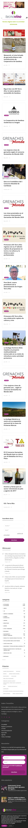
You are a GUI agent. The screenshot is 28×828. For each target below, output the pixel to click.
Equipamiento (14, 634)
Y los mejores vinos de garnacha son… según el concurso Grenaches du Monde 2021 (12, 388)
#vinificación (5, 688)
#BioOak (4, 673)
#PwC (4, 686)
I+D (14, 611)
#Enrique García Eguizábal (14, 673)
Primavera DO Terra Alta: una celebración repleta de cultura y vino (14, 318)
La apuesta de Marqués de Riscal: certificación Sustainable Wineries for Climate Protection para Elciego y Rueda (15, 568)
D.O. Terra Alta (9, 503)
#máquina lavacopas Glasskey (9, 680)
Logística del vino (14, 643)
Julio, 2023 (5, 292)
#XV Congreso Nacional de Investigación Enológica (13, 691)
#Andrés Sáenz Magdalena (8, 671)
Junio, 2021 (6, 395)
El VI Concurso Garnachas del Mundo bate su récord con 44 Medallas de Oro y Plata (13, 455)
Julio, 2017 (5, 494)
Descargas (14, 631)
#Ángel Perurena (6, 693)
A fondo (14, 616)
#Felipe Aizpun (6, 676)
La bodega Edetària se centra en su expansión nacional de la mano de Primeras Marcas (12, 422)
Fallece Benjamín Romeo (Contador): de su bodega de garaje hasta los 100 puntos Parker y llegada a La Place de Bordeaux (15, 557)
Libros (14, 608)
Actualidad (6, 50)
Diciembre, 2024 (6, 189)
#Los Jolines (13, 676)
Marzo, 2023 (6, 324)
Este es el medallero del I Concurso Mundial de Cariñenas (13, 183)
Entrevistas (14, 617)
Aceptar (4, 825)
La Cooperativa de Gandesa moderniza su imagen (14, 121)
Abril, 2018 (5, 462)
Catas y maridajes (14, 628)
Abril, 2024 (5, 258)
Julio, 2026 (5, 65)
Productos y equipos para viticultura (14, 638)
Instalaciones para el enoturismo (14, 640)
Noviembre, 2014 (7, 507)
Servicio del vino (14, 652)
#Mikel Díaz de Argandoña (8, 678)
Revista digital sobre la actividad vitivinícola (13, 23)
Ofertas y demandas (14, 613)
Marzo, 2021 (6, 126)
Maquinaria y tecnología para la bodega (14, 646)
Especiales (14, 656)
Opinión (14, 620)
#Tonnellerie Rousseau (12, 686)
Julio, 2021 (5, 361)
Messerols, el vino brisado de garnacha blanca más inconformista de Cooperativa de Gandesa (13, 58)
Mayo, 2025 (6, 157)
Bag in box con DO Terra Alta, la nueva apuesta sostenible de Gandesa (13, 91)
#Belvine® (18, 671)
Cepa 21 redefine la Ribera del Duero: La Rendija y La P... (17, 798)
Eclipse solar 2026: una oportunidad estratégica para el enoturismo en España (15, 579)
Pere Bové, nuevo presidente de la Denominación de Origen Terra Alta (13, 285)
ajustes (13, 823)
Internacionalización (6, 730)
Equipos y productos (6, 726)
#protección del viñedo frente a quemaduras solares (12, 683)
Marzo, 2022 (6, 96)
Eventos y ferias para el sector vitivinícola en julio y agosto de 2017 (13, 489)
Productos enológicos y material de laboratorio (14, 649)
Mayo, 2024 (6, 221)
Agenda (14, 625)
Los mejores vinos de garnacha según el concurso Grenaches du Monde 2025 (14, 152)
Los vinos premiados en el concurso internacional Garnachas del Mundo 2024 (14, 215)
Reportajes (14, 623)
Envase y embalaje (14, 635)
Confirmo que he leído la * (13, 534)
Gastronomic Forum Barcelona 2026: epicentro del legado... (16, 787)
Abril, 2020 (5, 429)
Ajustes (10, 825)
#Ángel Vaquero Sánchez (17, 693)
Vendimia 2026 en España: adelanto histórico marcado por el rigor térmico (15, 588)
